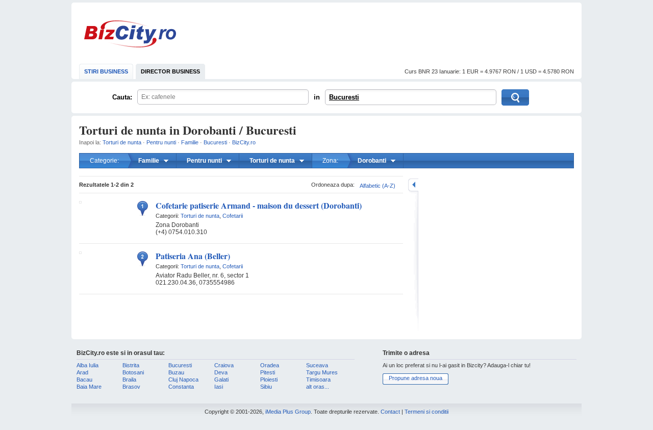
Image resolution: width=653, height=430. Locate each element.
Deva (221, 372)
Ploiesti (269, 379)
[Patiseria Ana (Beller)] (80, 252)
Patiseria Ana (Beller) (193, 256)
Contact (390, 412)
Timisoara (318, 379)
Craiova (224, 365)
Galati (221, 379)
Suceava (317, 365)
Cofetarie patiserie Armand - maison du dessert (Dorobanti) (259, 205)
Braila (129, 379)
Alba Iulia (87, 365)
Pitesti (267, 372)
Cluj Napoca (183, 379)
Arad (82, 372)
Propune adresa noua (415, 378)
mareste (413, 185)
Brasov (131, 387)
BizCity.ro (130, 33)
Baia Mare (89, 387)
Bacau (84, 379)
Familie (189, 142)
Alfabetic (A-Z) (377, 186)
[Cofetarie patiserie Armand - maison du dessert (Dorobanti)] (80, 201)
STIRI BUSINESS (106, 71)
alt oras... (317, 387)
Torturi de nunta (122, 142)
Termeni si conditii (426, 412)
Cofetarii (232, 216)
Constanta (181, 387)
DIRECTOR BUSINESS (170, 71)
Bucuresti (344, 97)
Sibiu (266, 387)
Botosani (133, 372)
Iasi (218, 387)
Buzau (176, 372)
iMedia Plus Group (288, 412)
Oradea (269, 365)
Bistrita (130, 365)
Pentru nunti (161, 142)
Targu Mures (322, 372)
